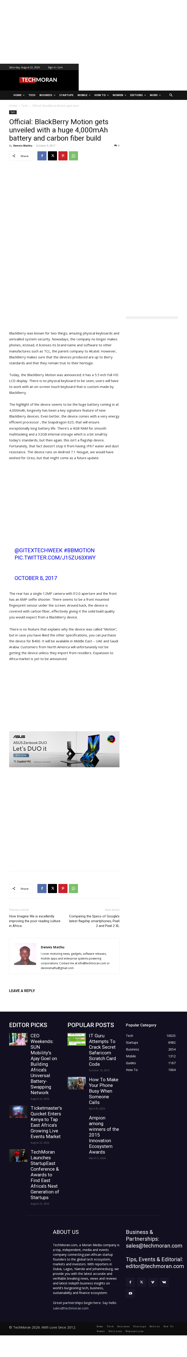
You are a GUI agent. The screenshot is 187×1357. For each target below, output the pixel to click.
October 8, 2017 (36, 578)
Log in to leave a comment (29, 998)
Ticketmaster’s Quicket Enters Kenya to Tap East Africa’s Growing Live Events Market (46, 1122)
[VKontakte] (164, 1282)
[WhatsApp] (73, 155)
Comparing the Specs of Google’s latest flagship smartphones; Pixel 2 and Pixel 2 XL (94, 921)
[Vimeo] (152, 1282)
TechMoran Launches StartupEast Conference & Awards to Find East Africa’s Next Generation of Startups (45, 1174)
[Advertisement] (93, 32)
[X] (52, 155)
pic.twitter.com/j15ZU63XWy (55, 557)
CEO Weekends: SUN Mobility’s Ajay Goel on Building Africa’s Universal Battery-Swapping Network (44, 1064)
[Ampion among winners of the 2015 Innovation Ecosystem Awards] (77, 1121)
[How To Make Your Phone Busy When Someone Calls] (77, 1083)
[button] (171, 95)
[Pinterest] (63, 155)
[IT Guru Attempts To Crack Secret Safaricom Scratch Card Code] (77, 1039)
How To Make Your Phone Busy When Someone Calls (103, 1091)
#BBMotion (79, 550)
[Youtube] (130, 1293)
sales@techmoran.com (70, 1308)
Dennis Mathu (22, 145)
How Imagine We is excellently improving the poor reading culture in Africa (34, 921)
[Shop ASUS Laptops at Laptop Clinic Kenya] (64, 749)
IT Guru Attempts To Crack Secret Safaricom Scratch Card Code (102, 1050)
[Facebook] (42, 155)
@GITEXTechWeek (38, 550)
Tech (12, 112)
